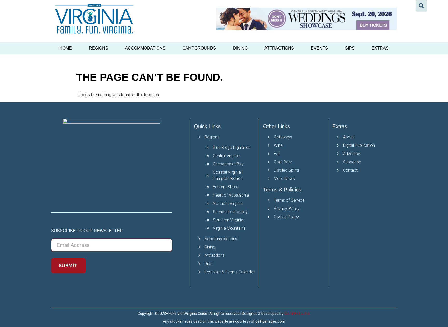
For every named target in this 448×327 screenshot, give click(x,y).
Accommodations (145, 48)
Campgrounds (199, 48)
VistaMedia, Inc (297, 313)
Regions (98, 48)
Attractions (279, 48)
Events (319, 48)
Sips (350, 48)
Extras (380, 48)
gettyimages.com (270, 321)
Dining (240, 48)
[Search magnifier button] (421, 6)
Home (65, 48)
